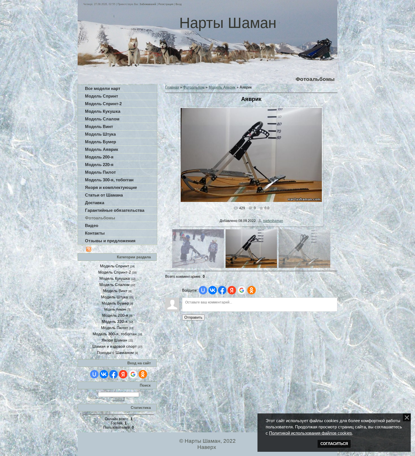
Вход (179, 4)
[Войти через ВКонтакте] (104, 374)
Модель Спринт (114, 266)
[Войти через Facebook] (113, 374)
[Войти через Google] (132, 374)
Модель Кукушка (114, 278)
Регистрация (165, 4)
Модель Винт (115, 290)
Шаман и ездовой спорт (114, 346)
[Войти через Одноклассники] (143, 374)
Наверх (206, 447)
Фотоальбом (193, 87)
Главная (172, 87)
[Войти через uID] (94, 374)
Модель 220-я (115, 321)
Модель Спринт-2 (114, 272)
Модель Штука (114, 297)
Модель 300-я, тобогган (115, 334)
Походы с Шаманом (115, 352)
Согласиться (334, 444)
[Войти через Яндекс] (123, 374)
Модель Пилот (114, 327)
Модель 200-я (115, 315)
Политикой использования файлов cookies (310, 433)
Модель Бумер (115, 303)
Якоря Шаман (114, 340)
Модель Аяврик (115, 309)
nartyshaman (273, 221)
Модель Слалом (114, 284)
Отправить (193, 317)
